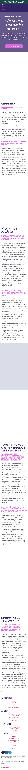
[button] (18, 8)
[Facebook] (6, 752)
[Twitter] (10, 752)
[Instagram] (3, 752)
